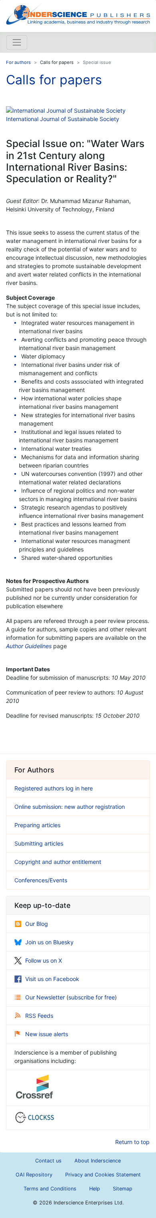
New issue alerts (46, 1034)
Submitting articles (38, 843)
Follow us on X (43, 960)
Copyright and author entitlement (57, 861)
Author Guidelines (29, 646)
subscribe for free (91, 997)
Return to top (132, 1141)
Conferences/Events (40, 880)
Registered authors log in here (53, 788)
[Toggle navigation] (16, 42)
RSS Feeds (39, 1015)
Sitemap (122, 1189)
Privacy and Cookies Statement (103, 1175)
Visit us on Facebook (52, 978)
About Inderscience (97, 1161)
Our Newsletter (45, 997)
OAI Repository (34, 1175)
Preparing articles (37, 825)
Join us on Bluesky (49, 942)
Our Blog (36, 923)
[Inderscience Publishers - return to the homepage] (78, 13)
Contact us (48, 1161)
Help (94, 1189)
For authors (18, 62)
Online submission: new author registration (69, 806)
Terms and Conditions (50, 1189)
